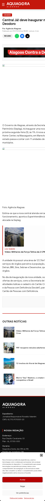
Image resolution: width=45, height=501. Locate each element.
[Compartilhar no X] (27, 36)
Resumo (7, 36)
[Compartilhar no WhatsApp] (17, 36)
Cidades (7, 15)
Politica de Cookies (16, 498)
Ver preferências (22, 493)
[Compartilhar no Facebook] (22, 36)
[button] (41, 455)
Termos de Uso (29, 498)
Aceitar (22, 480)
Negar (22, 486)
